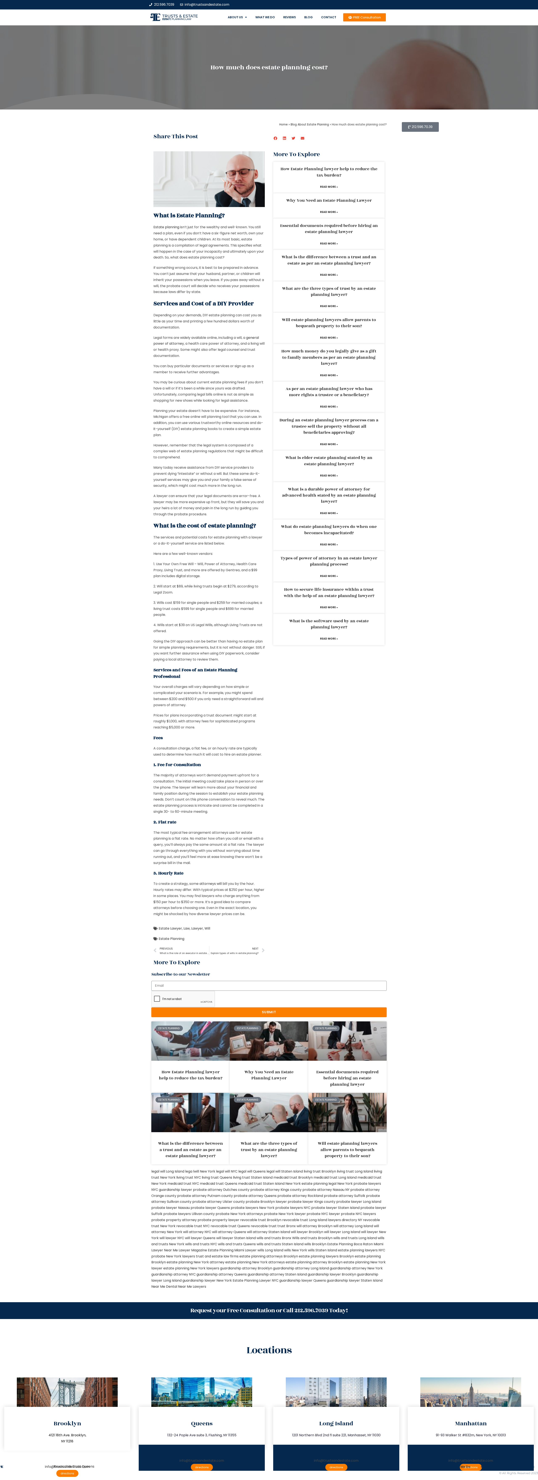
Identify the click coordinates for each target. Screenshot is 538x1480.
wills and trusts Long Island (355, 1238)
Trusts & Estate (180, 16)
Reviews (289, 17)
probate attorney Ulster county (218, 1201)
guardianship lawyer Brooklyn (332, 1274)
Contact (328, 17)
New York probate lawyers (359, 1183)
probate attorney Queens (255, 1195)
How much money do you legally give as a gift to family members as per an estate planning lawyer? (328, 357)
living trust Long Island (355, 1171)
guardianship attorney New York (356, 1268)
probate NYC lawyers (358, 1213)
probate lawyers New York (252, 1207)
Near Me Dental (164, 1286)
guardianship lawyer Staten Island (354, 1280)
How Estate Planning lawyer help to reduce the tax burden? (329, 172)
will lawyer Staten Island (236, 1238)
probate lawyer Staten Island (335, 1207)
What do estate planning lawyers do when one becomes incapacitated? (329, 530)
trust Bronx (286, 1226)
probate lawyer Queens (210, 1207)
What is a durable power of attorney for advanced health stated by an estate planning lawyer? (329, 495)
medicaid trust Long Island (335, 1177)
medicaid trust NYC (183, 1183)
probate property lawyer (218, 1220)
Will (207, 928)
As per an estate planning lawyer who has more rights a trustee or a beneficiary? (329, 392)
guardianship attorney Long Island (301, 1268)
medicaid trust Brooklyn (293, 1177)
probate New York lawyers (173, 1256)
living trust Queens (217, 1177)
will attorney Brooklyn (314, 1226)
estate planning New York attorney (195, 1262)
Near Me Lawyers (192, 1286)
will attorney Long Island (353, 1226)
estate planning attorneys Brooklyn (268, 1256)
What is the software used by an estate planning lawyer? (329, 624)
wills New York (295, 1250)
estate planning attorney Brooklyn (314, 1262)
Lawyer (197, 928)
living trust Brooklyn (320, 1171)
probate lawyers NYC (292, 1207)
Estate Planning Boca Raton (350, 1244)
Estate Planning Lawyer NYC (255, 1280)
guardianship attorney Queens (221, 1274)
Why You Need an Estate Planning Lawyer (329, 200)
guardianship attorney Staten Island (277, 1274)
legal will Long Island (167, 1171)
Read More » (329, 187)
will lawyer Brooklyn (307, 1231)
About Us (235, 17)
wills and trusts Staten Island (280, 1244)
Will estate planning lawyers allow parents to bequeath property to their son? (329, 323)
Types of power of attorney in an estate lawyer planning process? (329, 561)
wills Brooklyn (315, 1244)
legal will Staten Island (284, 1171)
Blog (308, 17)
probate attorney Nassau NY (325, 1189)
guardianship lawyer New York (207, 1280)
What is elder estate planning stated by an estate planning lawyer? (328, 461)
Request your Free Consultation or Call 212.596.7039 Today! (269, 1310)
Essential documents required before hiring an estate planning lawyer (329, 229)
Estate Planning (171, 938)
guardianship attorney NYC (173, 1274)
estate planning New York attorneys (255, 1262)
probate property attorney (174, 1220)
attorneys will (210, 883)
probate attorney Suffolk (344, 1195)
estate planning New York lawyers (191, 1268)
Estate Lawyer (170, 928)
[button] (275, 138)
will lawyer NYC (172, 1238)
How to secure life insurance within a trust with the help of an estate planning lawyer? (329, 592)
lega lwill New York (200, 1171)
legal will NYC (226, 1171)
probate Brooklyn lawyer (266, 1201)
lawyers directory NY (345, 1220)
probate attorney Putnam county (205, 1195)
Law (186, 928)
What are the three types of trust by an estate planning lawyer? (329, 291)
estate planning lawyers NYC (361, 1250)
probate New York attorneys (239, 1213)
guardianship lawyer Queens (302, 1280)
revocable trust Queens (230, 1226)
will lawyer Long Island (342, 1231)
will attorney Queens (229, 1231)
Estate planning (166, 227)
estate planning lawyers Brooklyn (326, 1256)
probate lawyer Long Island (358, 1201)
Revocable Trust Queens (74, 1466)
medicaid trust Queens (218, 1183)
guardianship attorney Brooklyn (246, 1268)
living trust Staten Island (253, 1177)
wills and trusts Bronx (274, 1238)
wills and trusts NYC (201, 1244)
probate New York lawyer (285, 1213)
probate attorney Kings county (276, 1189)
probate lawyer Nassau (170, 1207)
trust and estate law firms (217, 1256)
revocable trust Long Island (304, 1220)
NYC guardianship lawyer (171, 1189)
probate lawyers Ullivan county (189, 1213)
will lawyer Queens (200, 1238)
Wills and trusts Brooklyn (312, 1238)
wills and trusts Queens (237, 1244)
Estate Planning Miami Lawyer (232, 1250)
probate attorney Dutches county (221, 1189)
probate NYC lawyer (323, 1213)
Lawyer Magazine (193, 1250)
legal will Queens (252, 1171)
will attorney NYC (197, 1231)
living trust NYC (188, 1177)
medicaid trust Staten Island (261, 1183)
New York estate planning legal (310, 1183)
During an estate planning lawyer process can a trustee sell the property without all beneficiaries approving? (329, 426)
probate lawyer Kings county (311, 1201)
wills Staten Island (322, 1250)
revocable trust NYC (193, 1226)
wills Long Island (270, 1250)
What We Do (265, 17)
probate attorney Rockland (300, 1195)
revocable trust (264, 1226)
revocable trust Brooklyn (260, 1220)
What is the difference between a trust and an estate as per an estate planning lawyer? (329, 260)
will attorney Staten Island (268, 1231)
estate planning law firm (176, 19)
